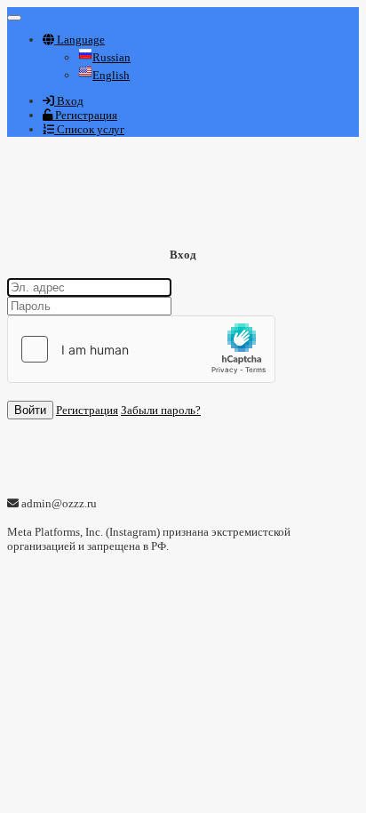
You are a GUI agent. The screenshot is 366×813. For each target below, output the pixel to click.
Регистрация (84, 115)
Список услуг (89, 129)
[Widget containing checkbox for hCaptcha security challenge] (141, 349)
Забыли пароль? (161, 410)
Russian (111, 57)
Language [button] (79, 39)
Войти (30, 410)
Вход (69, 101)
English (111, 75)
